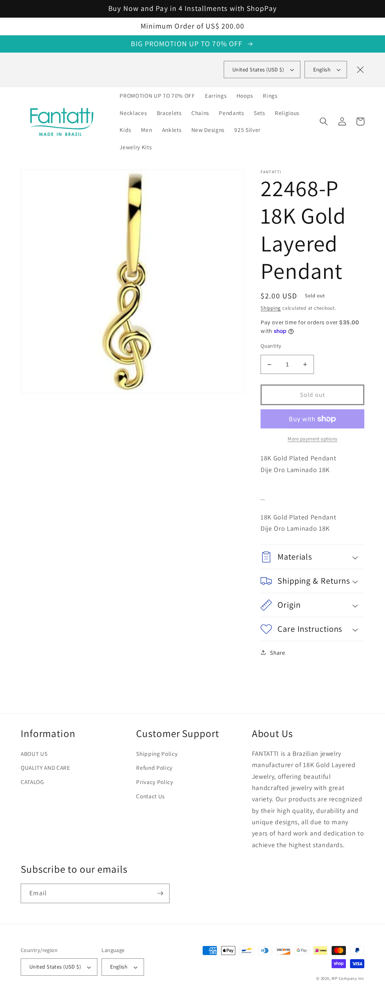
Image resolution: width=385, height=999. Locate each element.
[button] (324, 121)
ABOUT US (34, 753)
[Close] (360, 70)
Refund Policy (154, 767)
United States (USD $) (55, 966)
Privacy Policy (154, 782)
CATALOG (32, 782)
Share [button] (277, 652)
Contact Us (150, 796)
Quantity (271, 345)
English (321, 69)
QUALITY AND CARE (45, 767)
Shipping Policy (156, 753)
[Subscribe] (160, 893)
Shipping (271, 308)
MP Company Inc (348, 978)
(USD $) (258, 69)
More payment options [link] (312, 439)
